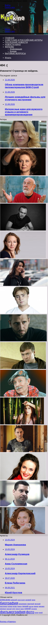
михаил (41, 606)
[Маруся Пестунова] (22, 533)
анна (33, 600)
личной (25, 606)
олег (13, 609)
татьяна (34, 609)
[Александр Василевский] (24, 506)
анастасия (21, 600)
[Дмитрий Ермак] (23, 230)
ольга (18, 609)
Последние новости (16, 42)
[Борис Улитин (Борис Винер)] (23, 396)
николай (9, 609)
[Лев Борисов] (24, 202)
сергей (27, 608)
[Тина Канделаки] (24, 285)
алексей (13, 600)
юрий (41, 612)
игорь (15, 606)
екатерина (3, 606)
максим (31, 606)
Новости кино (13, 45)
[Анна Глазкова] (23, 258)
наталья (3, 609)
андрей (28, 600)
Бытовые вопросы (15, 53)
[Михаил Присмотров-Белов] (23, 368)
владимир (23, 604)
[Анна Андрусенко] (22, 424)
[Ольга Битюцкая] (23, 175)
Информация (16, 49)
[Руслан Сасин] (23, 313)
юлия (36, 612)
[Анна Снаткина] (23, 479)
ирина (19, 606)
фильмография (12, 612)
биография (9, 603)
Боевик (13, 51)
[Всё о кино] (12, 25)
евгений (37, 604)
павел (22, 609)
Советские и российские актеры (23, 40)
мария (36, 606)
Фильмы (9, 47)
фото (30, 612)
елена (10, 606)
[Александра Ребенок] (23, 147)
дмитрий (30, 604)
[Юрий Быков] (23, 341)
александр (5, 599)
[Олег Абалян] (24, 452)
